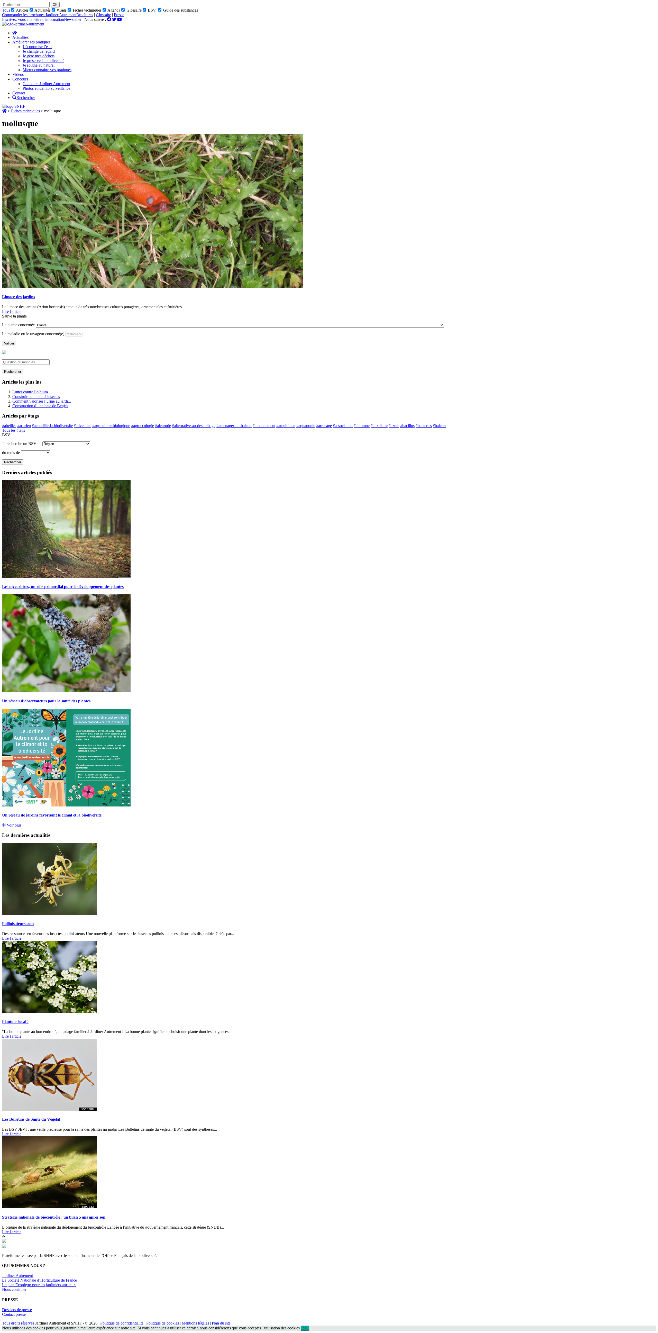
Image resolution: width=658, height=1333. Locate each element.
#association (343, 425)
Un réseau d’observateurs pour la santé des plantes (46, 701)
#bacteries (424, 425)
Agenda (113, 10)
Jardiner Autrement (17, 1275)
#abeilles (9, 425)
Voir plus (13, 825)
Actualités (42, 10)
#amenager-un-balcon (234, 425)
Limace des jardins (18, 297)
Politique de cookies (162, 1323)
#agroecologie (142, 425)
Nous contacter (14, 1289)
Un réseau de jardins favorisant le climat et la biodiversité (52, 815)
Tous (6, 10)
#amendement (264, 425)
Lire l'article (11, 311)
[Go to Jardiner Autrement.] (4, 111)
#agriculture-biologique (111, 425)
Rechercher (12, 372)
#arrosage (324, 425)
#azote (394, 425)
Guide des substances (180, 10)
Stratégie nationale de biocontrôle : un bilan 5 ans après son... (55, 1217)
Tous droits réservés (18, 1323)
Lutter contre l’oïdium (30, 392)
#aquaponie (305, 425)
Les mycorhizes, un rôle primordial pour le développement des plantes (63, 586)
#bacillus (407, 425)
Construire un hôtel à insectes (36, 396)
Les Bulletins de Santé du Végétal (31, 1119)
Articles (22, 10)
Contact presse (14, 1314)
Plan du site (221, 1323)
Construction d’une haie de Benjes (40, 406)
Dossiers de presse (17, 1310)
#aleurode (163, 425)
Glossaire (133, 10)
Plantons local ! (15, 1021)
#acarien (24, 425)
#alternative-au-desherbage (193, 425)
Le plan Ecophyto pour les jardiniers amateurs (39, 1285)
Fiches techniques (87, 10)
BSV (151, 10)
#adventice (82, 425)
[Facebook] (109, 19)
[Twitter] (114, 19)
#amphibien (285, 425)
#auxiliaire (379, 425)
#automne (362, 425)
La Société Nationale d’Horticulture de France (39, 1280)
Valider (9, 343)
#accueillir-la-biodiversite (52, 425)
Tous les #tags (13, 430)
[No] (311, 1329)
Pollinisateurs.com (18, 923)
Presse (119, 15)
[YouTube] (119, 19)
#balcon (439, 425)
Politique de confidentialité (121, 1323)
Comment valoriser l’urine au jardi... (41, 401)
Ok (305, 1328)
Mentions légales (195, 1323)
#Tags (61, 10)
